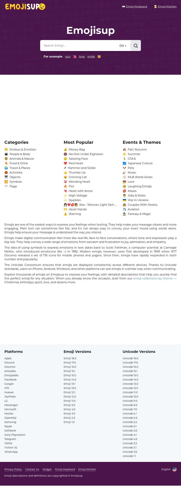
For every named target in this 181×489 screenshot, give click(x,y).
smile (91, 56)
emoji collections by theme (153, 278)
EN (122, 45)
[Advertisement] (90, 105)
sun (68, 56)
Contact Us (32, 469)
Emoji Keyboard (65, 469)
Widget (47, 469)
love (82, 56)
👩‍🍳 (165, 6)
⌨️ (134, 6)
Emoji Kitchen (87, 469)
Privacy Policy (13, 469)
